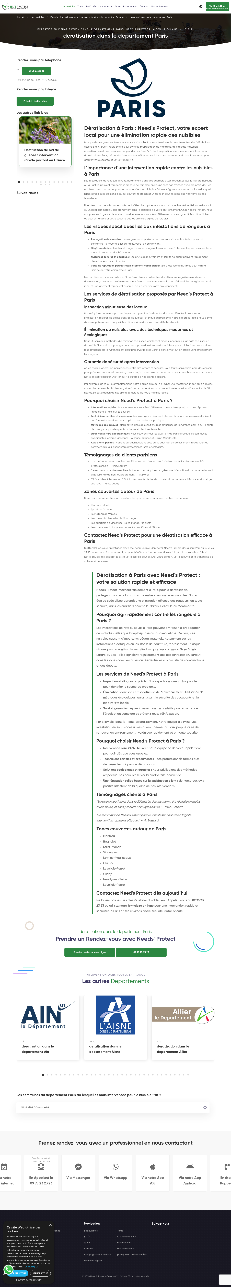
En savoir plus (31, 1266)
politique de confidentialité (131, 1254)
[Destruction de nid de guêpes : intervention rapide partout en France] (45, 130)
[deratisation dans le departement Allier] (183, 1015)
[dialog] (28, 1252)
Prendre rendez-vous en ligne (90, 952)
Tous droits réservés (138, 1276)
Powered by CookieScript (28, 1280)
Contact (88, 1249)
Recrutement (124, 1242)
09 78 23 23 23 (36, 71)
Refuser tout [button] (40, 1273)
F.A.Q (86, 1237)
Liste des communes (35, 1107)
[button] (19, 182)
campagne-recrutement (97, 1254)
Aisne (92, 1041)
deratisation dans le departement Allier (173, 1049)
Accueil (21, 17)
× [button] (50, 1225)
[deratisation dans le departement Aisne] (115, 1015)
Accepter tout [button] (17, 1273)
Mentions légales (93, 1261)
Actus (87, 1242)
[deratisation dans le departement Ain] (48, 1015)
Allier (159, 1041)
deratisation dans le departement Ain (38, 1049)
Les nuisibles (37, 17)
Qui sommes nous (126, 1237)
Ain (23, 1041)
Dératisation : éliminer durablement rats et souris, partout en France (86, 17)
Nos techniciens (125, 1249)
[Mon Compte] (200, 6)
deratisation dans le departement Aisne (105, 1049)
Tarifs (120, 1231)
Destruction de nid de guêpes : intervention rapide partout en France (44, 155)
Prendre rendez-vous (35, 101)
